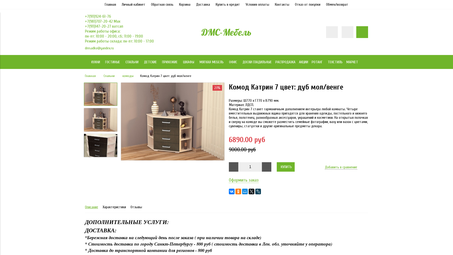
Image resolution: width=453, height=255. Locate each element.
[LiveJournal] (258, 191)
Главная (110, 4)
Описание (91, 207)
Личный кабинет (133, 4)
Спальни (109, 76)
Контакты (282, 4)
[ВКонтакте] (232, 191)
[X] (251, 191)
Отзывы (136, 207)
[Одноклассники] (238, 191)
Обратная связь (162, 4)
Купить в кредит (228, 4)
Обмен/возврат (337, 4)
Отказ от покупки (307, 4)
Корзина (184, 4)
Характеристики (114, 207)
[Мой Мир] (245, 191)
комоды (128, 76)
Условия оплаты (257, 4)
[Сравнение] (347, 32)
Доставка (203, 4)
